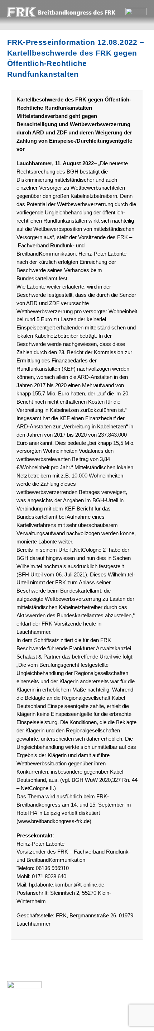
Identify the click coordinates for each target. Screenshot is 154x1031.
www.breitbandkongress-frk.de (54, 821)
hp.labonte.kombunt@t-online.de (66, 885)
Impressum (51, 1011)
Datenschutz (99, 1011)
